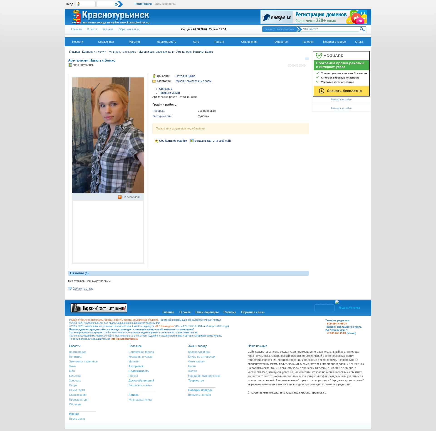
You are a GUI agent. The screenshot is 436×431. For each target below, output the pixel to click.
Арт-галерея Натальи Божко (194, 51)
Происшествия (78, 399)
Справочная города (141, 352)
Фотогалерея (196, 361)
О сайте (92, 29)
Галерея (308, 41)
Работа (219, 41)
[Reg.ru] (313, 17)
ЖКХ (72, 371)
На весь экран (132, 197)
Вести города (77, 352)
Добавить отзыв (83, 288)
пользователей (285, 29)
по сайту (270, 29)
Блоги (192, 366)
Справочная (106, 41)
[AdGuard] (341, 73)
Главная (76, 29)
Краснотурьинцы (199, 352)
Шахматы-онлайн (199, 394)
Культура (75, 375)
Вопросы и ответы (140, 385)
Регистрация (143, 3)
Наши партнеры (207, 312)
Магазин (134, 41)
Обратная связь (129, 29)
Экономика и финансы (83, 361)
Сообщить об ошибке (173, 140)
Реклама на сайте (341, 99)
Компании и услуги (94, 51)
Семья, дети (77, 390)
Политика (75, 356)
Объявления (249, 41)
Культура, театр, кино (122, 51)
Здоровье (75, 380)
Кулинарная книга (140, 399)
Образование (78, 394)
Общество (281, 41)
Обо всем (75, 404)
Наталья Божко (186, 76)
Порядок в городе (334, 41)
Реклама (107, 29)
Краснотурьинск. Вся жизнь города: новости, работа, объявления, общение (114, 319)
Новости (77, 41)
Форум (192, 371)
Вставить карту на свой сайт (213, 140)
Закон (73, 366)
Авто (196, 41)
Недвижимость (166, 41)
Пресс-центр (77, 418)
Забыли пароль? (165, 3)
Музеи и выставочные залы (156, 51)
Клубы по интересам (201, 356)
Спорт (73, 385)
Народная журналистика (204, 375)
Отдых (359, 41)
